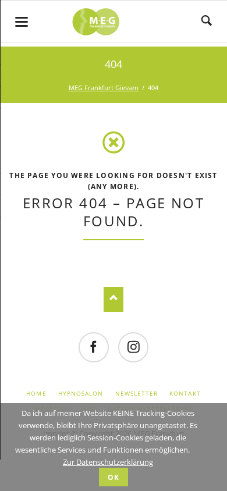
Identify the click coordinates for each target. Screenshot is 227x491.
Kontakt (184, 393)
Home (36, 393)
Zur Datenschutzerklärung (108, 462)
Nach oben (114, 299)
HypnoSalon (80, 393)
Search (206, 21)
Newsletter (136, 393)
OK (113, 477)
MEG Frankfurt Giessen (104, 87)
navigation (21, 21)
